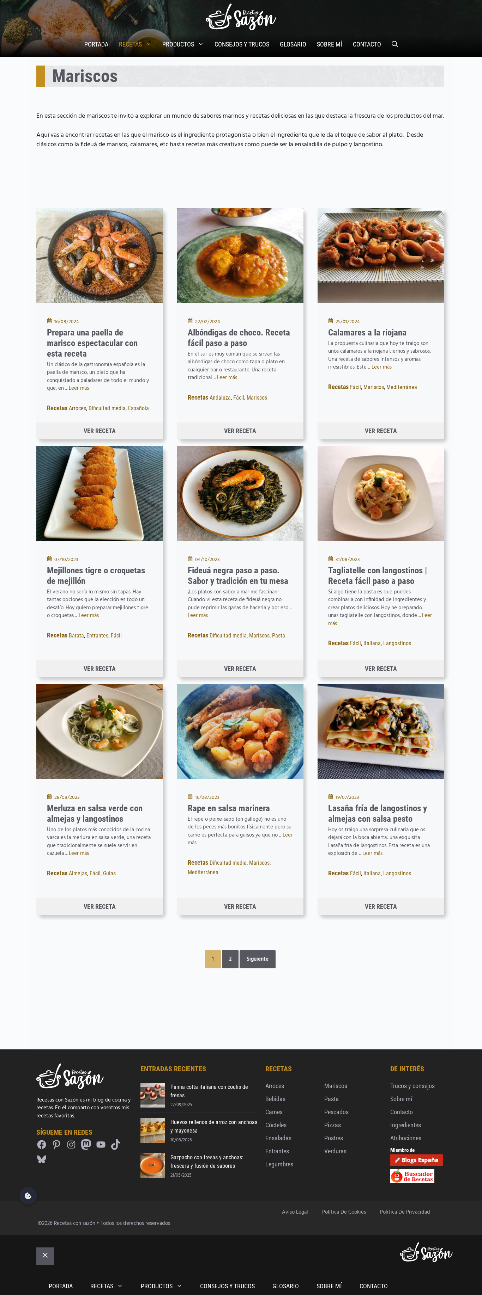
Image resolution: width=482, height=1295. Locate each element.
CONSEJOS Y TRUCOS (242, 44)
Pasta (278, 635)
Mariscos (257, 397)
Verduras (335, 1151)
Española (138, 408)
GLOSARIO (293, 44)
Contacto (401, 1112)
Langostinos (397, 643)
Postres (333, 1138)
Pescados (336, 1112)
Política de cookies (344, 1212)
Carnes (274, 1112)
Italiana (372, 643)
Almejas (78, 873)
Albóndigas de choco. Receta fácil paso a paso (239, 337)
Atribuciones (405, 1138)
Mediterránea (401, 387)
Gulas (109, 873)
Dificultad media (107, 408)
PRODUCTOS (178, 44)
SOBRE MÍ (329, 44)
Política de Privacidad (405, 1212)
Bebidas (275, 1099)
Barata (76, 635)
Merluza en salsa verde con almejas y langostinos (95, 813)
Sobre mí (401, 1099)
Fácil (238, 397)
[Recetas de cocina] (412, 1182)
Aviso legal (295, 1212)
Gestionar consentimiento (28, 1195)
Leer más (79, 388)
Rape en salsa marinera (229, 808)
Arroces (77, 408)
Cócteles (276, 1125)
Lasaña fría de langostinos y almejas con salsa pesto (377, 813)
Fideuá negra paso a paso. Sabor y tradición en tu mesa (238, 575)
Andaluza (220, 397)
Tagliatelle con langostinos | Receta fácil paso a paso (377, 575)
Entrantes (97, 635)
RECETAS (130, 44)
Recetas (57, 408)
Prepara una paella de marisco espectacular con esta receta (92, 343)
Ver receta (100, 430)
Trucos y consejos (412, 1086)
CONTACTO (367, 44)
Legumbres (279, 1164)
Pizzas (332, 1125)
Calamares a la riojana (367, 332)
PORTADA (96, 44)
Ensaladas (278, 1138)
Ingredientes (405, 1125)
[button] (394, 44)
